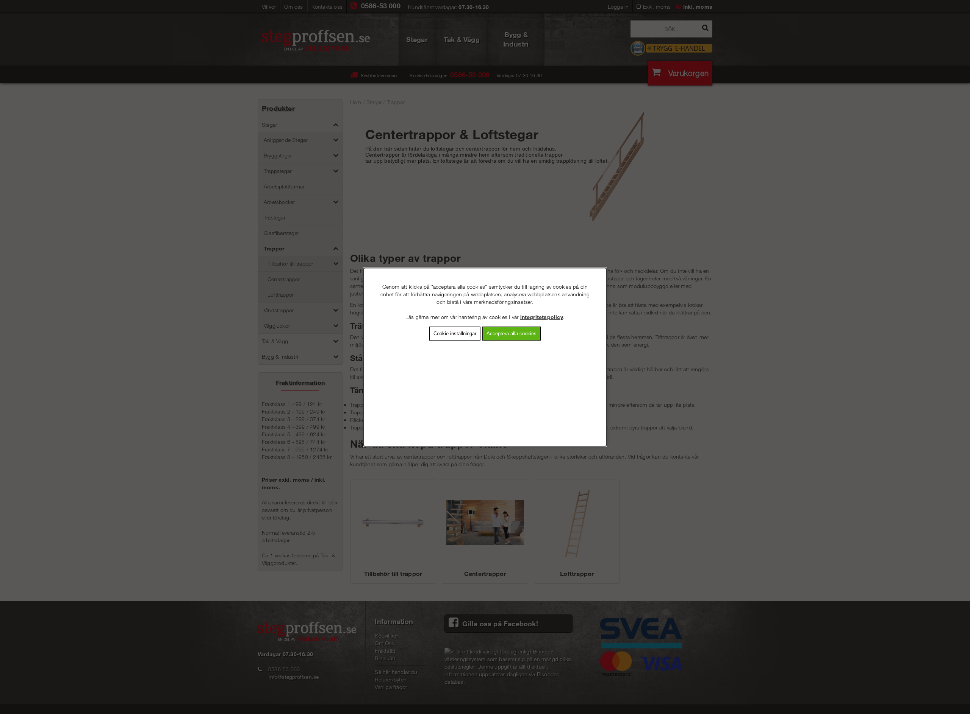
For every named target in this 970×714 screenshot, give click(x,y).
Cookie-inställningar (454, 333)
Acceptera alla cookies (512, 333)
